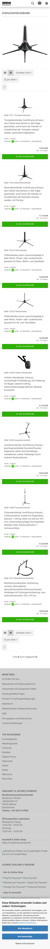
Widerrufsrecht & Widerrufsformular (19, 708)
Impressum (7, 703)
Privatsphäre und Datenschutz (17, 718)
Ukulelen (6, 752)
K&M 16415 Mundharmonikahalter (19, 578)
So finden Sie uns (10, 679)
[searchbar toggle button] (32, 3)
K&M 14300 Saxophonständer (17, 440)
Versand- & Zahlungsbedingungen (18, 698)
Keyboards (7, 761)
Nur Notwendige (25, 936)
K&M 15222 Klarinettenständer (17, 183)
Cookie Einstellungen (12, 723)
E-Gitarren (7, 748)
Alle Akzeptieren (25, 928)
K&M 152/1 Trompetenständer (17, 115)
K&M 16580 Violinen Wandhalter (18, 373)
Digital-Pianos (9, 756)
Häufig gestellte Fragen (13, 694)
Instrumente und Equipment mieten (19, 689)
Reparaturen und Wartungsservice (18, 684)
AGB (4, 713)
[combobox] (24, 73)
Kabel (5, 770)
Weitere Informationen (25, 943)
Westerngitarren (10, 743)
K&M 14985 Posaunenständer (17, 508)
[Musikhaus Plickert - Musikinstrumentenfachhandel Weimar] (5, 3)
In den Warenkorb (25, 157)
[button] (5, 73)
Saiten (5, 765)
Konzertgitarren (9, 739)
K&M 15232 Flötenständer (15, 250)
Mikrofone (7, 774)
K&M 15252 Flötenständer (15, 311)
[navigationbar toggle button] (46, 3)
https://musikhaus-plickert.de (16, 842)
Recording (7, 778)
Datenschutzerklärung (27, 923)
